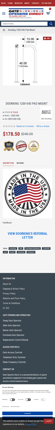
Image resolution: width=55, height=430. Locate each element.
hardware (31, 252)
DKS (20, 248)
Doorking (13, 248)
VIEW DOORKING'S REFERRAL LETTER (27, 235)
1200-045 (46, 248)
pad (5, 252)
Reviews (20, 163)
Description (8, 163)
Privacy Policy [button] (30, 424)
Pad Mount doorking (33, 248)
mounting (21, 252)
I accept (49, 421)
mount (12, 252)
